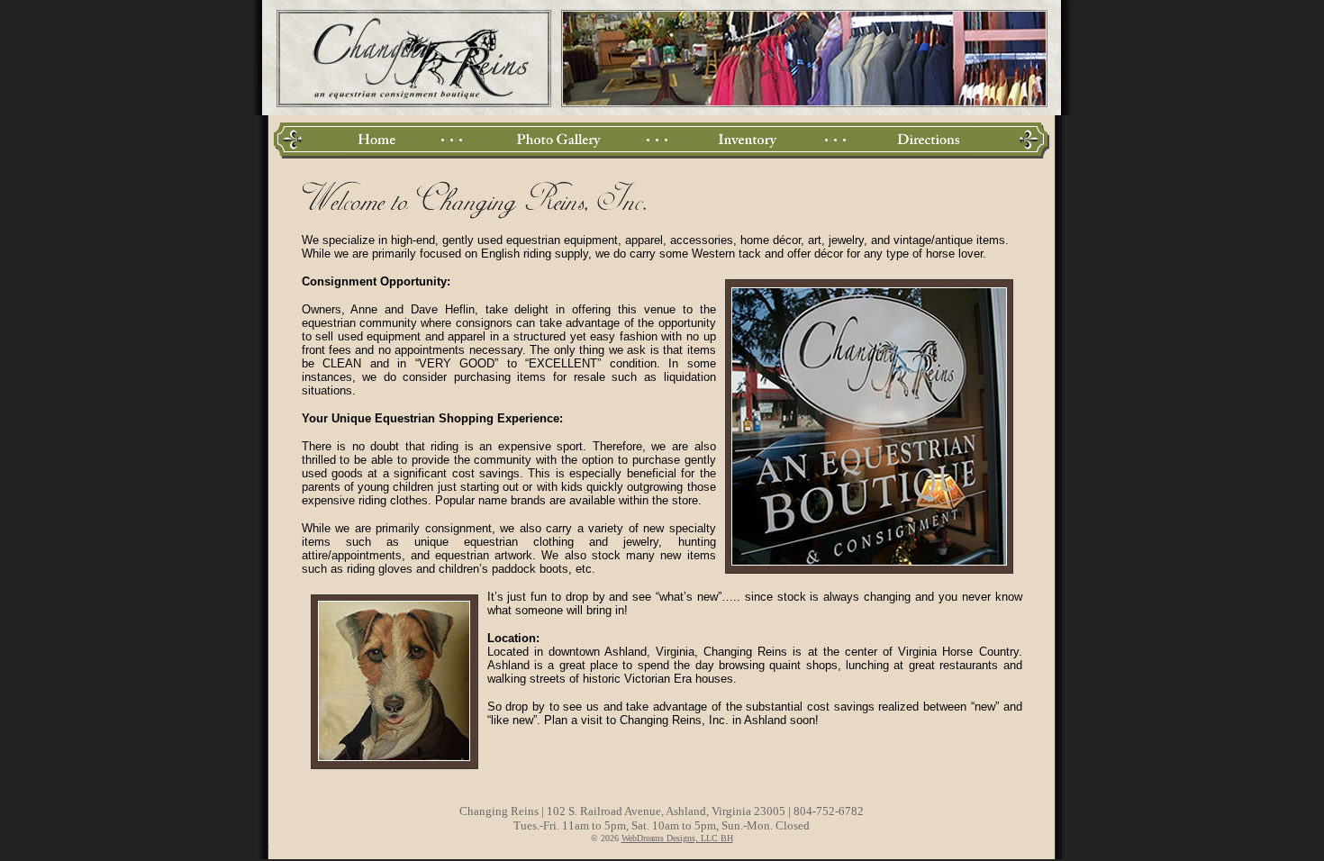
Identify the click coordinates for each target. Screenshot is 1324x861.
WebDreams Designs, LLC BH (677, 838)
